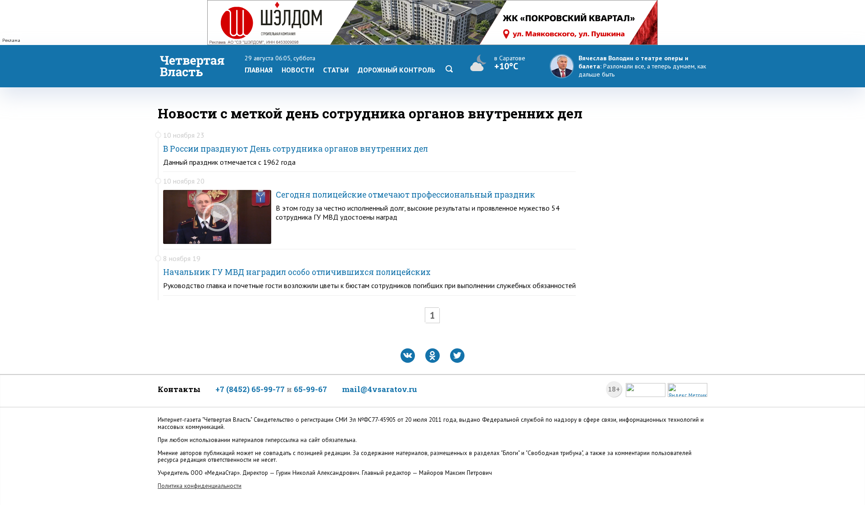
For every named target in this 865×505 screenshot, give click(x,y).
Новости (298, 69)
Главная (259, 69)
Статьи (336, 69)
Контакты (179, 389)
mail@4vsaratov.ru (379, 389)
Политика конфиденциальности (199, 486)
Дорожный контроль (396, 69)
